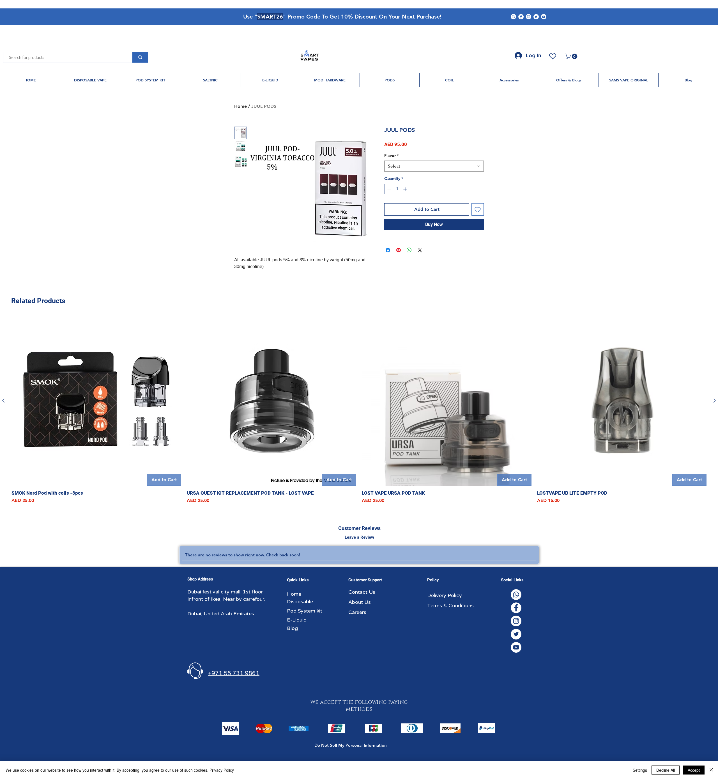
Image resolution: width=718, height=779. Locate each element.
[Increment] (405, 189)
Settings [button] (640, 770)
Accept (694, 770)
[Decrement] (388, 189)
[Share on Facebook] (388, 250)
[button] (572, 56)
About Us (359, 602)
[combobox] (434, 166)
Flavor (391, 155)
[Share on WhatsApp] (409, 250)
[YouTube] (543, 16)
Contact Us (361, 592)
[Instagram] (528, 16)
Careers (357, 612)
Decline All (665, 770)
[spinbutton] (397, 189)
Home (240, 106)
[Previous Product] (3, 400)
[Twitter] (536, 16)
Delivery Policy (444, 595)
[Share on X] (419, 250)
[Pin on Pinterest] (398, 250)
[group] (359, 410)
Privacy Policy (222, 770)
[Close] (711, 770)
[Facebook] (521, 16)
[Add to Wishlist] (477, 209)
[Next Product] (714, 400)
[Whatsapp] (513, 16)
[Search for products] (140, 57)
